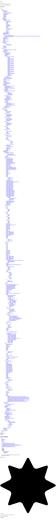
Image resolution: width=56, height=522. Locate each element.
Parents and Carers (10, 93)
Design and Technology (9, 355)
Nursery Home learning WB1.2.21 (10, 163)
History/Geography (8, 387)
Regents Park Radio (7, 416)
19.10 (7, 249)
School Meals (5, 85)
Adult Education (7, 107)
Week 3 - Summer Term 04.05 (10, 257)
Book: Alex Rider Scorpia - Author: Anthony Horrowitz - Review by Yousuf (17, 401)
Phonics (7, 176)
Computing (7, 357)
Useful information (5, 89)
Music (7, 282)
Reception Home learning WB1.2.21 (10, 162)
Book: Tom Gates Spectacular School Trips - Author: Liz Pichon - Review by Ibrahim (18, 397)
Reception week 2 (8, 204)
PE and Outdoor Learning (9, 28)
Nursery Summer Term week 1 (10, 202)
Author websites (10, 136)
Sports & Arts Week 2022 (8, 52)
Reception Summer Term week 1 (10, 201)
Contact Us (4, 17)
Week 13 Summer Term (9, 371)
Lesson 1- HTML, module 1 (11, 358)
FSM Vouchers (5, 81)
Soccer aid (9, 75)
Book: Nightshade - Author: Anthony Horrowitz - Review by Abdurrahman (17, 396)
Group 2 (10, 142)
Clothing (7, 415)
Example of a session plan (9, 414)
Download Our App (4, 430)
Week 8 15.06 (8, 251)
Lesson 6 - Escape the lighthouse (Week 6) (14, 319)
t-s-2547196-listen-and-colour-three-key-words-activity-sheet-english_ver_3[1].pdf (12, 445)
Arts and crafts (8, 346)
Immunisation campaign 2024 (8, 99)
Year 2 (5, 117)
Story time (10, 306)
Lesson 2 (9, 268)
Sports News (7, 420)
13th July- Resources (10, 342)
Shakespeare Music (8, 148)
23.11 (7, 212)
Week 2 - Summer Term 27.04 (10, 232)
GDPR (4, 34)
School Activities (5, 402)
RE (6, 30)
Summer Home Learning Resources (9, 152)
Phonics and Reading (9, 21)
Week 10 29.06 (8, 228)
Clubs (8, 426)
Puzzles (7, 292)
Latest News (4, 46)
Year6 (5, 383)
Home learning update (9, 361)
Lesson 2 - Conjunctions (12, 300)
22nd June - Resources (10, 340)
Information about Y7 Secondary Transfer (10, 90)
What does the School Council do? (10, 103)
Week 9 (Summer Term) (9, 368)
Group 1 (10, 140)
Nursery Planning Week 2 (9, 160)
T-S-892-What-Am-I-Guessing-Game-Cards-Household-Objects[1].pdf (10, 444)
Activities (4, 51)
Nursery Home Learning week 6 (10, 191)
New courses (6, 76)
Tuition (7, 139)
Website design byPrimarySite (5, 455)
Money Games (11, 311)
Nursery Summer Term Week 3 (10, 195)
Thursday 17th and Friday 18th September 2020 (12, 284)
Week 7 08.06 (8, 226)
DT (6, 332)
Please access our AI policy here (9, 36)
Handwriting (7, 170)
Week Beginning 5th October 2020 (10, 286)
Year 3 (5, 121)
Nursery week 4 (8, 164)
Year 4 (5, 126)
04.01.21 (7, 206)
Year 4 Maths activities (9, 344)
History (7, 27)
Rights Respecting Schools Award (10, 56)
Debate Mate (7, 145)
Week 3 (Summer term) (9, 364)
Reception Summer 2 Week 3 (9, 186)
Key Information (4, 18)
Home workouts (10, 326)
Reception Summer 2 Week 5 (9, 183)
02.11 (7, 207)
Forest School (5, 16)
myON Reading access (10, 154)
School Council (7, 102)
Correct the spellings (10, 296)
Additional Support (8, 333)
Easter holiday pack (8, 363)
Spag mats (9, 297)
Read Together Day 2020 (11, 153)
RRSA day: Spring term (11, 58)
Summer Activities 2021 (8, 54)
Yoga (10, 200)
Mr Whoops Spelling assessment (12, 295)
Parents (3, 48)
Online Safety (8, 116)
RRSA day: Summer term (11, 59)
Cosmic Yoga (9, 178)
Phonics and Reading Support (7, 83)
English (7, 122)
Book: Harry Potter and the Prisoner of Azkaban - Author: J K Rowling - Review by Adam (19, 399)
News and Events (4, 42)
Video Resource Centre (6, 428)
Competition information (12, 422)
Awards (6, 403)
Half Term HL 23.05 (8, 259)
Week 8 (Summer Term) (9, 367)
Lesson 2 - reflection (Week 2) (13, 316)
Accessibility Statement (6, 451)
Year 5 (5, 129)
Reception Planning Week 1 (9, 158)
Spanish (7, 147)
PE (6, 238)
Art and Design (8, 24)
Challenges (7, 329)
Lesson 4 (10, 274)
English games (8, 112)
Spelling (9, 267)
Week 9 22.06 (8, 227)
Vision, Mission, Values (6, 13)
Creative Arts (6, 406)
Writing (7, 22)
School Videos (5, 47)
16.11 (7, 245)
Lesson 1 (10, 272)
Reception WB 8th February (9, 161)
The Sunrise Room (7, 150)
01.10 (7, 247)
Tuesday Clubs (8, 96)
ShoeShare (9, 74)
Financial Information (6, 33)
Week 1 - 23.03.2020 (10, 299)
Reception (6, 110)
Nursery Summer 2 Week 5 (9, 184)
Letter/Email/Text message (12, 304)
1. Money (9, 308)
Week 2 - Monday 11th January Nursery (11, 167)
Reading (7, 174)
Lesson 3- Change (11, 310)
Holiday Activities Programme (8, 77)
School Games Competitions (11, 421)
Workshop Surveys (7, 82)
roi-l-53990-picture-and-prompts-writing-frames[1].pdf (8, 443)
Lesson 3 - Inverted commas (12, 301)
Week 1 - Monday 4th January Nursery (11, 169)
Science (7, 31)
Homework (7, 128)
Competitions (6, 55)
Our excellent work (8, 120)
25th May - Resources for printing (12, 337)
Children (3, 108)
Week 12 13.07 (8, 229)
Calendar (4, 45)
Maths (7, 125)
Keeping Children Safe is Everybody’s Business (10, 49)
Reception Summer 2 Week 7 (9, 180)
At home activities (10, 241)
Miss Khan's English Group (11, 261)
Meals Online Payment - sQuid (8, 87)
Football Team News (10, 424)
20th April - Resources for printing (12, 334)
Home (2, 9)
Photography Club (8, 409)
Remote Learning (5, 151)
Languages (7, 392)
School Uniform (5, 50)
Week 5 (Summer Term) (9, 365)
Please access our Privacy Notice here (9, 35)
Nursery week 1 (8, 203)
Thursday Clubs (8, 97)
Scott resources (10, 298)
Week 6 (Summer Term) (9, 366)
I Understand (2, 517)
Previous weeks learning (9, 166)
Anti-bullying (9, 322)
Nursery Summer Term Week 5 (10, 192)
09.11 (7, 208)
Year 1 (5, 113)
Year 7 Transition (8, 146)
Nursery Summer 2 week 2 (9, 188)
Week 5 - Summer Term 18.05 (10, 234)
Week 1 (7, 230)
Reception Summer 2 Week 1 (9, 189)
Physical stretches (11, 199)
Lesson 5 (10, 275)
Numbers (7, 173)
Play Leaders (9, 427)
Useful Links (4, 429)
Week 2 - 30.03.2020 (10, 303)
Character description (12, 305)
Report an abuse (10, 94)
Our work (9, 404)
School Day (4, 15)
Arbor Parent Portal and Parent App (7, 78)
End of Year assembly (9, 135)
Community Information (8, 106)
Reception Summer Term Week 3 (10, 194)
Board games (8, 291)
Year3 (5, 283)
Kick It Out (6, 101)
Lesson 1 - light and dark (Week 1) (13, 315)
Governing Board (5, 11)
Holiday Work (8, 372)
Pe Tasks (9, 197)
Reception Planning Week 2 (9, 159)
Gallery (6, 407)
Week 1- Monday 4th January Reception (11, 168)
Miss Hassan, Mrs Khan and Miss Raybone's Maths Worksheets (15, 260)
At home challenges (10, 351)
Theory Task (9, 324)
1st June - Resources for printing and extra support (14, 338)
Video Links (9, 196)
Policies (4, 39)
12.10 (7, 216)
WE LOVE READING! (9, 412)
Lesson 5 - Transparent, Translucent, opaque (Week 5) (15, 318)
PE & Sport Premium (5, 38)
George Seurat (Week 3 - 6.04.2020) (12, 331)
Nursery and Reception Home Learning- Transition (12, 181)
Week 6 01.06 (8, 225)
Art (6, 354)
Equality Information (5, 32)
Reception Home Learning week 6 (10, 190)
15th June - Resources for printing (12, 339)
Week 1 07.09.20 (8, 223)
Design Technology (8, 25)
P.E (6, 279)
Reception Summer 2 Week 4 (9, 185)
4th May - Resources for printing (12, 335)
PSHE (7, 149)
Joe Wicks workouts (10, 177)
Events (9, 29)
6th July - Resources (10, 341)
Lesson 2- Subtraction (12, 309)
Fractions (9, 312)
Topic (7, 175)
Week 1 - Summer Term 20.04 (10, 231)
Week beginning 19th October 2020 (10, 287)
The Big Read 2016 (8, 44)
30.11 (7, 213)
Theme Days (6, 88)
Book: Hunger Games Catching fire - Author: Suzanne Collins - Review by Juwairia (18, 398)
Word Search (9, 327)
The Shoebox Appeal (9, 104)
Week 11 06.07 (8, 253)
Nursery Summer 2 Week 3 (9, 187)
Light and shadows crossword (13, 320)
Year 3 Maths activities (9, 289)
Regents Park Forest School (8, 413)
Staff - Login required (6, 41)
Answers (9, 386)
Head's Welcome (5, 10)
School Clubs (5, 84)
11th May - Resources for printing (12, 336)
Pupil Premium (5, 40)
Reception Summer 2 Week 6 (9, 182)
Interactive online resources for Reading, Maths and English (13, 264)
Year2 (5, 242)
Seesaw (7, 373)
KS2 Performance (5, 37)
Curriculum (4, 20)
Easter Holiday (8, 255)
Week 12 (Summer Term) (9, 370)
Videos (12, 141)
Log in (2, 431)
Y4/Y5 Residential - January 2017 (10, 418)
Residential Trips (7, 417)
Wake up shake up (10, 281)
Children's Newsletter (7, 405)
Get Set (9, 179)
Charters (9, 57)
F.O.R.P (4, 80)
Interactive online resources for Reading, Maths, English (13, 293)
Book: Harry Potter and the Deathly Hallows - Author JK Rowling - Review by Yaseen (18, 400)
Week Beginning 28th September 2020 (11, 285)
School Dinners (7, 100)
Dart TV (9, 325)
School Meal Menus (7, 86)
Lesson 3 (9, 269)
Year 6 (5, 134)
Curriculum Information (9, 115)
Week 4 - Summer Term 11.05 (10, 233)
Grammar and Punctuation (11, 266)
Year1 (5, 205)
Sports (5, 419)
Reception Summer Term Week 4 (10, 193)
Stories (7, 171)
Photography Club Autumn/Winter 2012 (11, 410)
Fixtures (10, 425)
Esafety (6, 91)
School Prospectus (5, 14)
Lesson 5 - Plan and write (12, 302)
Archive (6, 43)
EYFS (7, 23)
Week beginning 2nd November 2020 (10, 288)
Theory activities (10, 352)
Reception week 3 (8, 165)
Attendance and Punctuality (6, 19)
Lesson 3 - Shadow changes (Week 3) (14, 317)
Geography (7, 26)
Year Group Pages (5, 109)
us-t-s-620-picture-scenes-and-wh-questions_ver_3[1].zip (9, 446)
